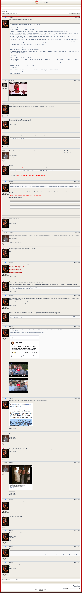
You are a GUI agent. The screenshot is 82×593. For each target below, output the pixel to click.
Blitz (5, 80)
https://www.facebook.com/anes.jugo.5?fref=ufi (15, 272)
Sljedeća (79, 13)
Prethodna (72, 13)
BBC (5, 17)
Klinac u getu (5, 11)
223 (77, 13)
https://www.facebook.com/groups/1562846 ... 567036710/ (16, 266)
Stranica (70, 13)
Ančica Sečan (45, 589)
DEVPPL (40, 589)
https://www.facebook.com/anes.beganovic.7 (15, 269)
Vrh (2, 78)
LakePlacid (5, 232)
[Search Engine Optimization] (41, 590)
